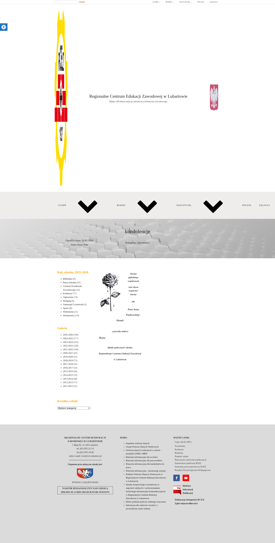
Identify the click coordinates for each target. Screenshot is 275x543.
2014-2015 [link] (68, 375)
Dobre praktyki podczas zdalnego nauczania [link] (146, 502)
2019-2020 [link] (68, 357)
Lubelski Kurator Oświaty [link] (92, 492)
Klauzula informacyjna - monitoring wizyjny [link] (146, 471)
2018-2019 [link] (68, 360)
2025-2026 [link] (68, 334)
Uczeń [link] (155, 2)
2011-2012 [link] (68, 386)
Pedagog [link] (67, 301)
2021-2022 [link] (68, 349)
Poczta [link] (201, 2)
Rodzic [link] (169, 2)
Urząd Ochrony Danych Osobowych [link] (142, 447)
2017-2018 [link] (68, 364)
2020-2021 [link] (68, 353)
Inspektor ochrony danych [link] (138, 443)
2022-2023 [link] (68, 345)
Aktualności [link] (143, 242)
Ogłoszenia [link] (68, 297)
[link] (3, 27)
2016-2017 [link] (68, 368)
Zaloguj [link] (214, 2)
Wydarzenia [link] (68, 315)
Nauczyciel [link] (184, 2)
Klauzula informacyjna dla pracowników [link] (144, 460)
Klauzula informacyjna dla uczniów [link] (142, 457)
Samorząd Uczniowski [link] (73, 304)
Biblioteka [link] (67, 279)
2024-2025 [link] (68, 338)
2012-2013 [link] (68, 382)
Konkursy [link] (67, 293)
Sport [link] (65, 308)
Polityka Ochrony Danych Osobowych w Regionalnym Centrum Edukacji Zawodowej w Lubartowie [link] (146, 477)
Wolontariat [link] (68, 312)
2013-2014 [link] (68, 379)
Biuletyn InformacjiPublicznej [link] (188, 489)
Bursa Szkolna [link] (69, 282)
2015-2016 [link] (68, 371)
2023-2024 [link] (68, 342)
